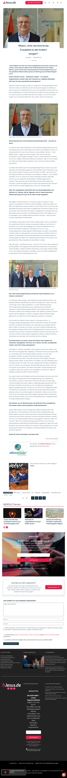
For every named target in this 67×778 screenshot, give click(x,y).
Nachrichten (37, 57)
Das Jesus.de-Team (5, 659)
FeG (32, 492)
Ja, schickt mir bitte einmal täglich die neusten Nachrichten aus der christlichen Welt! (28, 640)
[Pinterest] (40, 498)
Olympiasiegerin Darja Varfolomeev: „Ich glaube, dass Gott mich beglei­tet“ (56, 698)
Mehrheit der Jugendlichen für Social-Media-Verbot (33, 522)
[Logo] (11, 685)
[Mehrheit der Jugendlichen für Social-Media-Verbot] (33, 513)
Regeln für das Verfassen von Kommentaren (26, 635)
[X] (57, 2)
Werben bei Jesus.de (5, 667)
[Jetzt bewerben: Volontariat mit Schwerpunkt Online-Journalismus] (33, 662)
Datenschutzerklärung (50, 635)
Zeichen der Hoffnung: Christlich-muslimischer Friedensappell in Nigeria (54, 522)
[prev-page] (4, 527)
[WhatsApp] (44, 498)
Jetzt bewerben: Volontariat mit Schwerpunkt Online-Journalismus (33, 665)
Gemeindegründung (56, 492)
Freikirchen (37, 492)
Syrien (10, 494)
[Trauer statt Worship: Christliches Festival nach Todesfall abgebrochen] (12, 513)
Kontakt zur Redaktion (6, 656)
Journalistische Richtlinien (7, 657)
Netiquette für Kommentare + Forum (10, 662)
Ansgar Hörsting (26, 492)
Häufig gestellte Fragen (6, 661)
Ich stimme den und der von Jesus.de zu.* (31, 635)
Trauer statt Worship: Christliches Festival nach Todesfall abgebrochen (12, 522)
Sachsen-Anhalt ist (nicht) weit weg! (53, 695)
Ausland (28, 57)
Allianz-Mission (17, 492)
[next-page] (7, 527)
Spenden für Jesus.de (6, 666)
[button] (45, 2)
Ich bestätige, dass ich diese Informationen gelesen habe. (34, 568)
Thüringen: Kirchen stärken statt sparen (53, 687)
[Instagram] (53, 2)
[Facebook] (49, 2)
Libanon (6, 494)
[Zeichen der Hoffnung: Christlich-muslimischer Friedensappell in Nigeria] (55, 513)
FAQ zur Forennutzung (6, 664)
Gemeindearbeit (45, 492)
